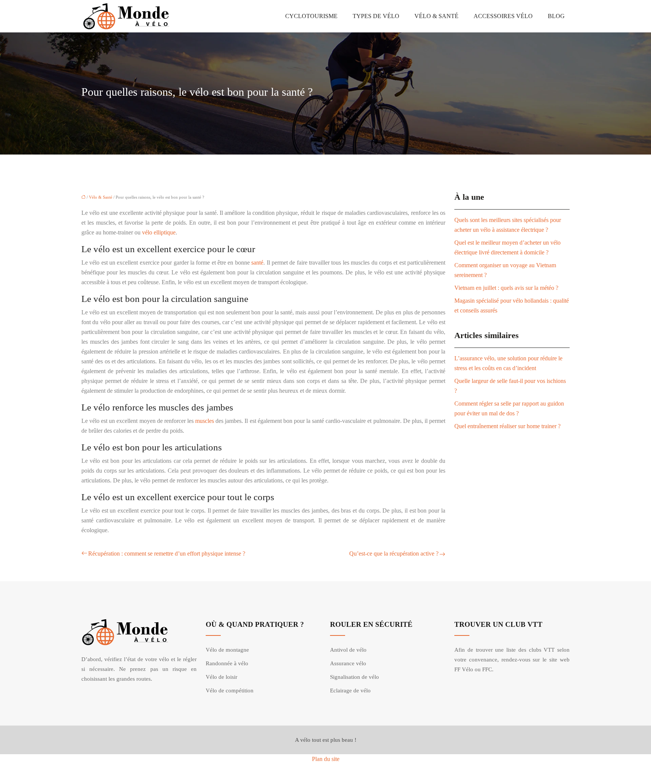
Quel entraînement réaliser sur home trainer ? (507, 426)
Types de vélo (376, 16)
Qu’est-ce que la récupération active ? (394, 553)
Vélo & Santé (436, 16)
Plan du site (325, 759)
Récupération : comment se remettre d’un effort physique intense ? (166, 553)
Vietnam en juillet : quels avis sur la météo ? (506, 288)
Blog (556, 16)
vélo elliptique (159, 232)
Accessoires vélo (503, 16)
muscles (204, 421)
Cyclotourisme (311, 16)
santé (257, 262)
